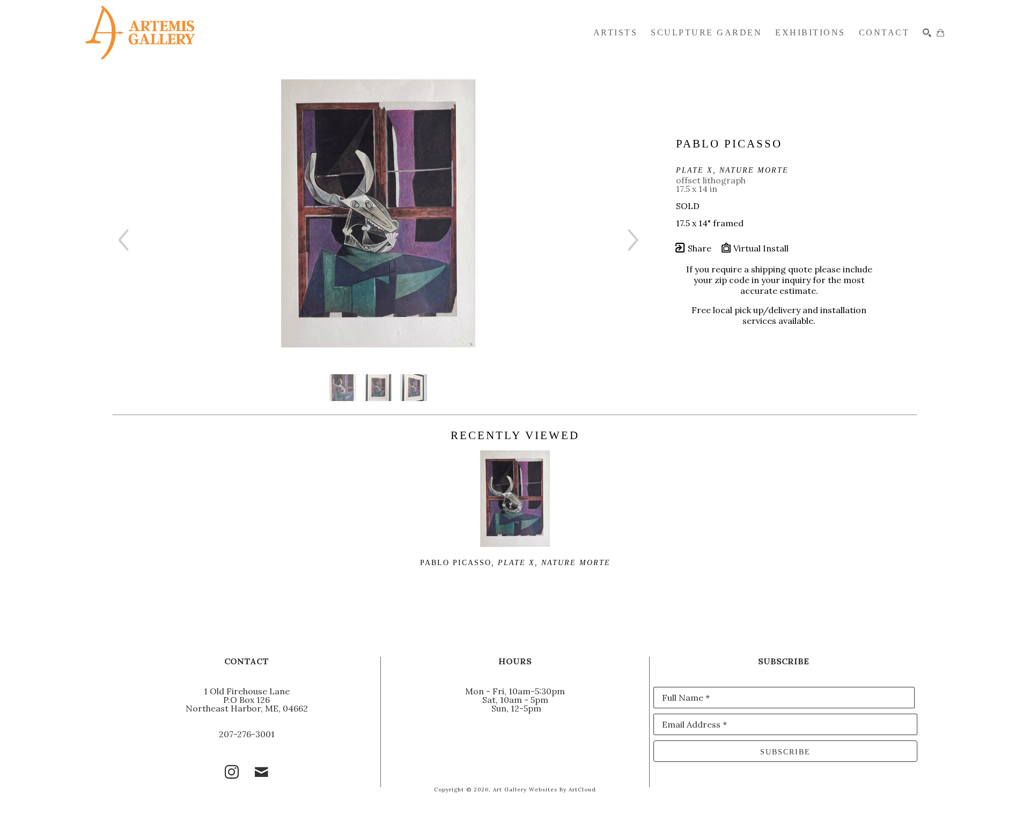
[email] (262, 772)
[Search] (927, 32)
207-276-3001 (247, 734)
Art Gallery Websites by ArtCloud (544, 789)
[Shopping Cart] (940, 32)
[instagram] (232, 772)
